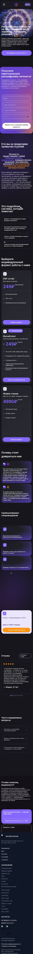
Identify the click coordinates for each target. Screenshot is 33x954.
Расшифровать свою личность (17, 53)
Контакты (4, 854)
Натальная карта (6, 868)
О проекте (4, 860)
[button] (16, 298)
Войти (27, 4)
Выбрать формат (16, 322)
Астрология (5, 892)
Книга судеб (5, 898)
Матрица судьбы (6, 871)
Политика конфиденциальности (11, 944)
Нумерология (5, 873)
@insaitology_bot (7, 923)
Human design (5, 890)
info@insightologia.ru (9, 920)
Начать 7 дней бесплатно (16, 380)
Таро (2, 876)
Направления (5, 848)
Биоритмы (4, 878)
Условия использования (8, 946)
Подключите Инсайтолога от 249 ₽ (16, 821)
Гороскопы (4, 895)
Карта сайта (5, 911)
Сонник (3, 881)
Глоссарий (4, 857)
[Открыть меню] (4, 4)
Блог (2, 851)
